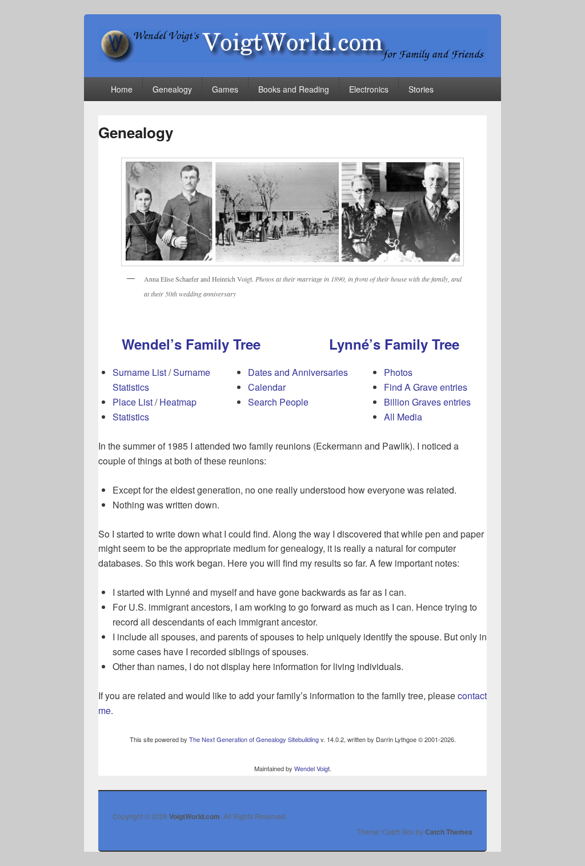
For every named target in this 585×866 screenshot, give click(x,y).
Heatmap (178, 401)
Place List (133, 401)
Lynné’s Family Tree (394, 344)
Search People (278, 401)
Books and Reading (293, 89)
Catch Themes (448, 832)
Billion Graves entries (427, 401)
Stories (421, 89)
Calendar (267, 387)
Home (122, 89)
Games (225, 89)
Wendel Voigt (312, 768)
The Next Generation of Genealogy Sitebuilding (254, 739)
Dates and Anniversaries (298, 372)
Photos (398, 372)
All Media (403, 416)
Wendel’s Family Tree (191, 344)
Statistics (131, 416)
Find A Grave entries (425, 387)
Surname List (139, 372)
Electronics (368, 89)
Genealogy (172, 89)
